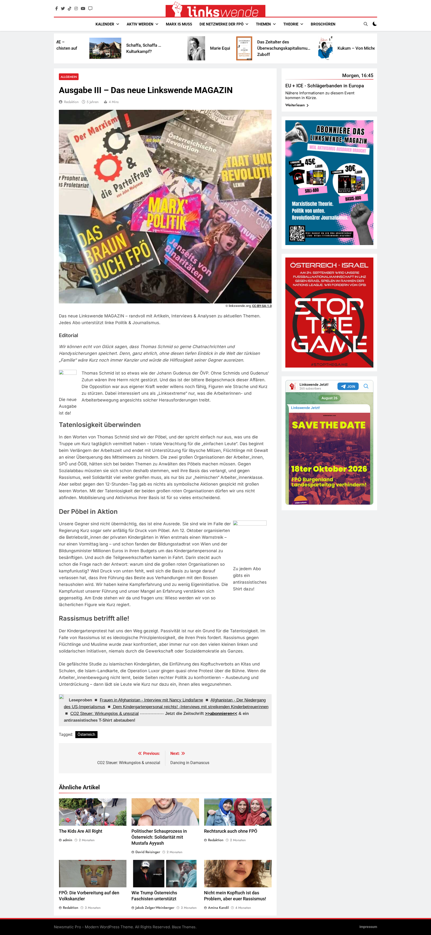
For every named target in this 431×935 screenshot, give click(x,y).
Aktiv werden (140, 24)
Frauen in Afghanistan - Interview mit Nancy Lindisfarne (151, 700)
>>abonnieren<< (221, 713)
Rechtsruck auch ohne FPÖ (230, 831)
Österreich (86, 734)
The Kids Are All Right (80, 831)
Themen (263, 24)
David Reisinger (147, 851)
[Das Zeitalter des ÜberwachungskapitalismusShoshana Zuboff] (192, 48)
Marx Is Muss (179, 24)
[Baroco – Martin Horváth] (347, 48)
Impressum (368, 927)
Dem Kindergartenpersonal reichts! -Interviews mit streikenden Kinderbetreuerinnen (190, 706)
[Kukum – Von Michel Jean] (273, 48)
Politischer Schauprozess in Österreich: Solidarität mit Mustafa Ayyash (159, 837)
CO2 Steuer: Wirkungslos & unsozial (104, 713)
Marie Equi (167, 48)
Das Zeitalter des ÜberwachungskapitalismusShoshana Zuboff (240, 48)
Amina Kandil (218, 907)
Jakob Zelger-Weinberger (154, 907)
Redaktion (71, 101)
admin (67, 839)
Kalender (105, 24)
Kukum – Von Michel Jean (309, 48)
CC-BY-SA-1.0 (262, 306)
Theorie (290, 24)
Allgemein (69, 77)
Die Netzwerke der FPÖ (221, 24)
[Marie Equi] (143, 48)
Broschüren (323, 24)
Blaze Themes (184, 927)
